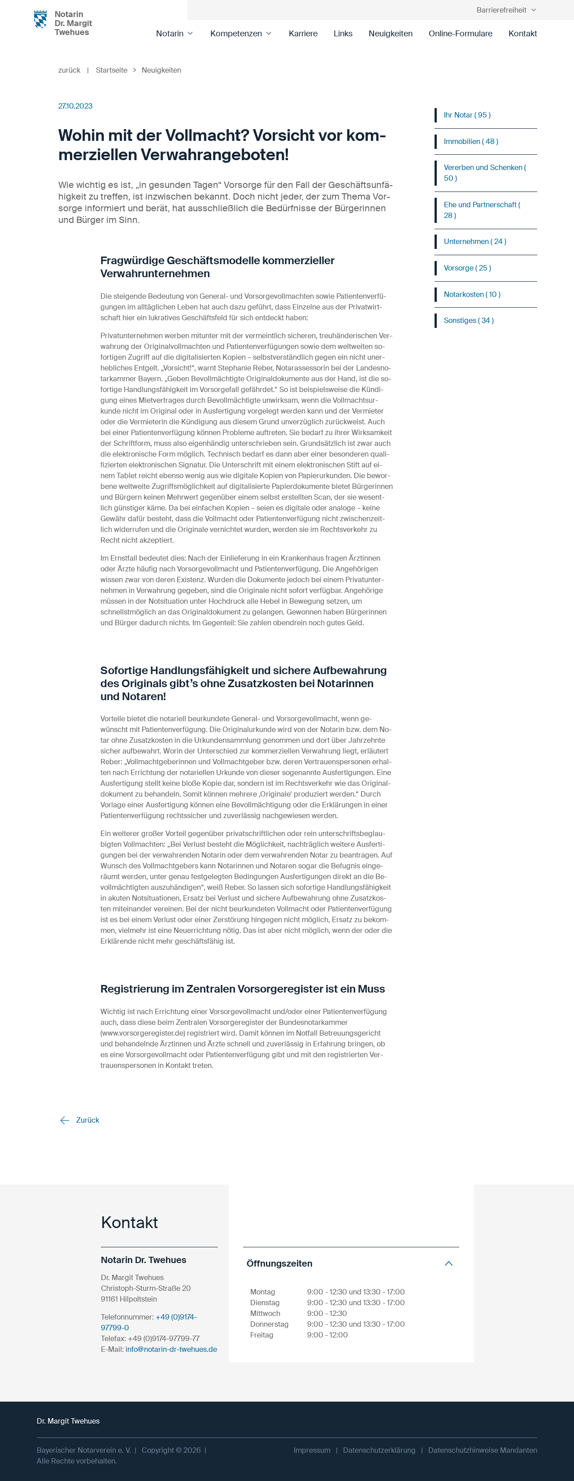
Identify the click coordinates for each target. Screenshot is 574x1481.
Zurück (86, 1120)
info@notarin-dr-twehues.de (171, 1349)
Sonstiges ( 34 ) (469, 320)
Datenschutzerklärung (379, 1450)
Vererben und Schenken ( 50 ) (485, 173)
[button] (351, 1263)
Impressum (312, 1450)
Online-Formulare (460, 33)
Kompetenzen (236, 33)
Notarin (169, 33)
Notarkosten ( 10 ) (472, 294)
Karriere (303, 33)
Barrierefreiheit (501, 10)
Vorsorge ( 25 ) (467, 268)
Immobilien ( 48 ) (471, 141)
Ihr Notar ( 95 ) (467, 115)
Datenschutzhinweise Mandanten (482, 1450)
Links (343, 33)
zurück (73, 70)
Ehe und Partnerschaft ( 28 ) (482, 210)
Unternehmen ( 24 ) (475, 241)
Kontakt (523, 33)
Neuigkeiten (391, 33)
